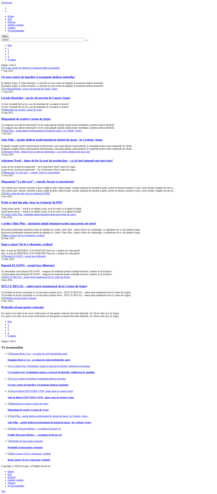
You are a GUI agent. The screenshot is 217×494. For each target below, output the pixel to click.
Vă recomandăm (16, 485)
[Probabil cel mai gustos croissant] (18, 298)
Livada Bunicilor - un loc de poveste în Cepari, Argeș (35, 98)
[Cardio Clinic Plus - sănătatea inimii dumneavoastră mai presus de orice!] (38, 214)
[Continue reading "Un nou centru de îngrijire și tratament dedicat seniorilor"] (37, 378)
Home (11, 471)
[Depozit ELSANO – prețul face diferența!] (23, 256)
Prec (10, 45)
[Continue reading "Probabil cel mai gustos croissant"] (25, 441)
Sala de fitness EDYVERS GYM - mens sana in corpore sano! (41, 397)
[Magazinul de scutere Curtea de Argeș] (21, 109)
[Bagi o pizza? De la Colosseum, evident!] (23, 235)
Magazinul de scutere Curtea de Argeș (26, 119)
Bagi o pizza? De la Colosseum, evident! (27, 244)
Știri (10, 474)
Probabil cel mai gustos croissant (22, 307)
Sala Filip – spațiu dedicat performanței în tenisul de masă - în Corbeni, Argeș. (52, 139)
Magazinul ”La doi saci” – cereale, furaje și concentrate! (37, 181)
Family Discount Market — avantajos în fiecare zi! (35, 435)
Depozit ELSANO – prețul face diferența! (28, 265)
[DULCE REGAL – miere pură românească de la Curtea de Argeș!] (35, 277)
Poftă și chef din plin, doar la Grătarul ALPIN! (31, 202)
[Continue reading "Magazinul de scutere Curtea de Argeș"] (28, 403)
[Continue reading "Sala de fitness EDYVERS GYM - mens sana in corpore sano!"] (40, 391)
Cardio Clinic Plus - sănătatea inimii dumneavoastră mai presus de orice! (48, 223)
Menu (5, 36)
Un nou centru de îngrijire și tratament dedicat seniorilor (38, 77)
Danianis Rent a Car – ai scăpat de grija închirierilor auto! (39, 360)
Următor (12, 59)
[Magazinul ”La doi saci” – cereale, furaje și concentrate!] (30, 172)
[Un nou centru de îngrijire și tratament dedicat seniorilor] (30, 68)
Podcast (11, 477)
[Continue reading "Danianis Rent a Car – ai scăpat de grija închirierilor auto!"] (38, 353)
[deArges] (6, 2)
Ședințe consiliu (16, 480)
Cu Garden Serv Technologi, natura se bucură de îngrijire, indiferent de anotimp (51, 372)
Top (3, 491)
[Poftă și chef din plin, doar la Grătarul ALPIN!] (25, 193)
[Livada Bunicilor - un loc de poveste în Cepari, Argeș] (29, 88)
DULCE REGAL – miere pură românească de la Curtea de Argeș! (44, 286)
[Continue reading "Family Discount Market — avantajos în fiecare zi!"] (34, 428)
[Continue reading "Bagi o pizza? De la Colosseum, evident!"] (29, 453)
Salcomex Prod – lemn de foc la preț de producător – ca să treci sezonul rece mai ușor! (57, 160)
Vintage (11, 483)
